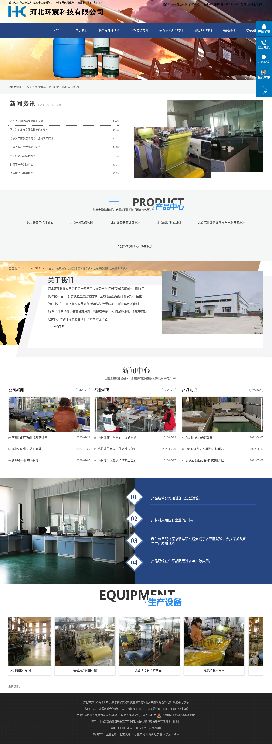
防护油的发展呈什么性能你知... (118, 449)
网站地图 (220, 4)
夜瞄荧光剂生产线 (67, 670)
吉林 (162, 734)
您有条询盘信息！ (252, 4)
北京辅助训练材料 (169, 222)
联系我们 (252, 30)
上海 (133, 734)
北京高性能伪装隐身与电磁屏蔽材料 (221, 222)
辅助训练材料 (203, 30)
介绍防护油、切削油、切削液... (206, 449)
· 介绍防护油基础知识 (63, 173)
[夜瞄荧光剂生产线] (67, 641)
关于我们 (82, 30)
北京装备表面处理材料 (125, 222)
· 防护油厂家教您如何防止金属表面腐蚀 (63, 138)
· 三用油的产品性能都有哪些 (63, 147)
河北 (145, 734)
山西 (150, 734)
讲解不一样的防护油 (25, 460)
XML (236, 4)
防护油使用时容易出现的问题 (117, 437)
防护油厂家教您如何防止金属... (118, 460)
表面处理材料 (179, 4)
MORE (59, 327)
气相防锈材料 (139, 30)
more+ (83, 389)
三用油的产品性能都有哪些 (30, 437)
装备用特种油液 (109, 30)
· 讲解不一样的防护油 (63, 164)
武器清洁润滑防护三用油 (52, 87)
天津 (127, 734)
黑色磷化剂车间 (196, 670)
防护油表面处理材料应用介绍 (204, 460)
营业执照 (183, 708)
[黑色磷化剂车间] (196, 641)
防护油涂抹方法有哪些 (27, 449)
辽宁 (156, 734)
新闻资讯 (229, 30)
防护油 (166, 4)
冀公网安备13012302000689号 (178, 715)
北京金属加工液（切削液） (136, 246)
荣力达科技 (155, 728)
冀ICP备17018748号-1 (123, 728)
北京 (122, 734)
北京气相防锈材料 (82, 222)
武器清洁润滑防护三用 (132, 670)
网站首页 (59, 30)
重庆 (139, 734)
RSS (229, 4)
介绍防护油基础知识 (198, 437)
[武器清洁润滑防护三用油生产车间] (132, 641)
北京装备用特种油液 (40, 222)
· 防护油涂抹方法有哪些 (63, 156)
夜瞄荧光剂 (195, 4)
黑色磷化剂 (74, 87)
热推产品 (98, 734)
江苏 (176, 734)
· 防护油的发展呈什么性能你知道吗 (63, 129)
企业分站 (208, 4)
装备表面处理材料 (171, 30)
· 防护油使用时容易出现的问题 (63, 121)
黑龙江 (169, 734)
